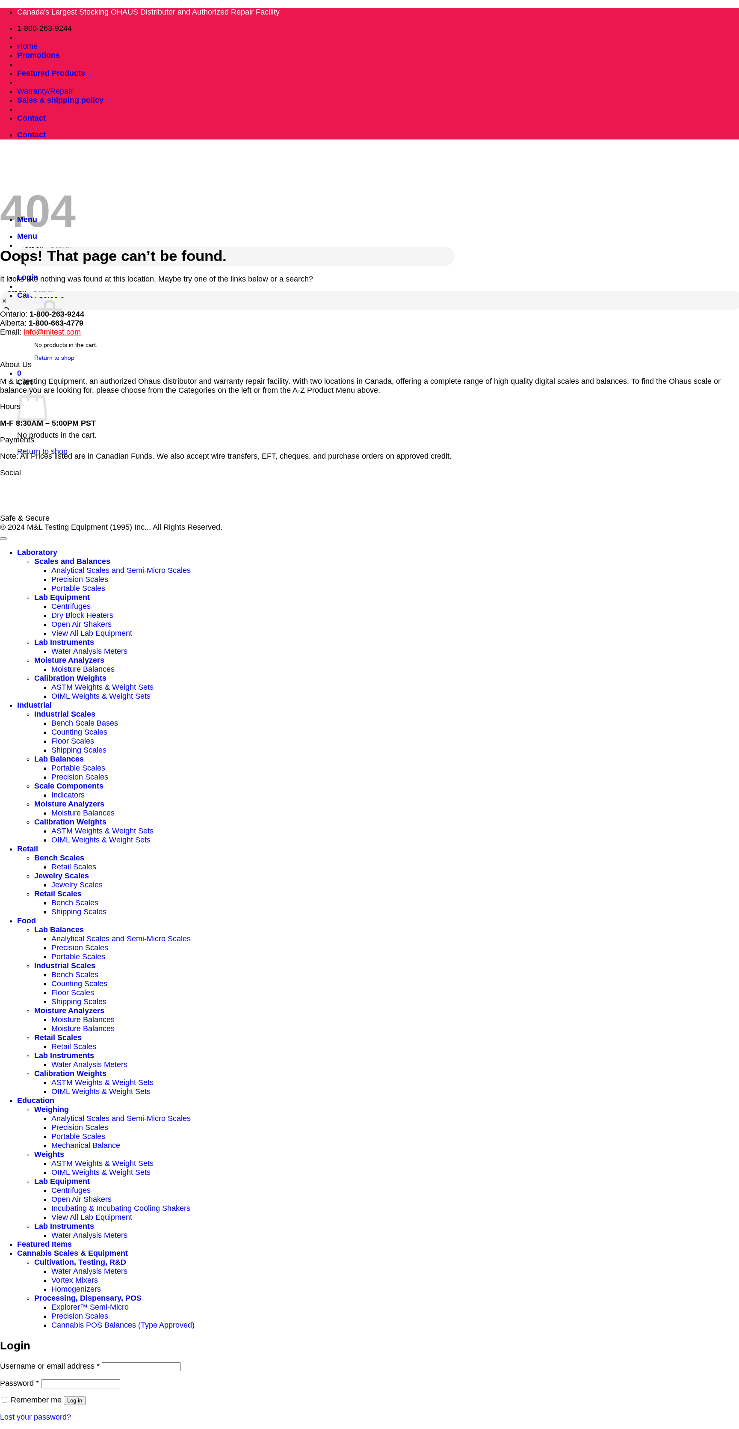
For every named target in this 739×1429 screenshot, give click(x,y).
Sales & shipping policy (60, 100)
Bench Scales (59, 858)
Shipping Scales (78, 750)
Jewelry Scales (61, 876)
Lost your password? (35, 1417)
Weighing (51, 1109)
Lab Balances (59, 759)
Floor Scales (72, 741)
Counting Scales (79, 732)
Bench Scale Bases (84, 723)
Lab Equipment (62, 597)
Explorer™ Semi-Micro (90, 1307)
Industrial (34, 705)
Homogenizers (76, 1289)
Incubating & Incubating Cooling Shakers (120, 1208)
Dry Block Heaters (82, 615)
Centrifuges (71, 606)
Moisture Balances (83, 669)
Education (35, 1100)
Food (26, 920)
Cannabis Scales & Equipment (72, 1253)
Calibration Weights (70, 678)
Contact (31, 118)
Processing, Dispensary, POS (88, 1298)
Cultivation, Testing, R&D (80, 1262)
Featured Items (44, 1244)
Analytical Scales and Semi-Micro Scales (121, 570)
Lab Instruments (64, 642)
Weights (49, 1154)
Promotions (38, 55)
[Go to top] (3, 538)
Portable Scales (78, 588)
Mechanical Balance (85, 1145)
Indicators (68, 795)
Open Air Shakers (81, 624)
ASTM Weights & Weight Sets (102, 687)
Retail (27, 849)
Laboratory (37, 552)
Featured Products (51, 73)
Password (19, 1383)
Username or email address (50, 1366)
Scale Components (68, 786)
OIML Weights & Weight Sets (101, 696)
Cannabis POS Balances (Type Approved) (123, 1325)
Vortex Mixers (74, 1280)
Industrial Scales (64, 714)
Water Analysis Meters (89, 651)
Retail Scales (73, 867)
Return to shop (42, 451)
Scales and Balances (72, 561)
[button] (19, 373)
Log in (74, 1400)
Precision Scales (79, 579)
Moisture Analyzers (69, 660)
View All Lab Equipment (91, 633)
